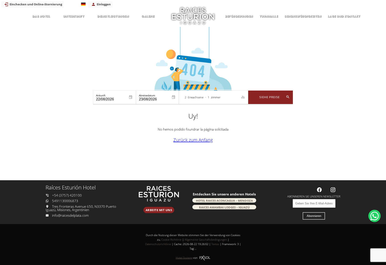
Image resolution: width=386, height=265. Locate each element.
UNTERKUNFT (73, 16)
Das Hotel (41, 16)
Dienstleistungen (113, 16)
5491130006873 (64, 201)
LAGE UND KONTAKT (344, 16)
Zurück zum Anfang (193, 140)
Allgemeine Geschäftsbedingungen (206, 240)
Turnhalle (268, 16)
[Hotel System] (204, 258)
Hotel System (184, 257)
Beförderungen (239, 16)
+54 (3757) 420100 (66, 195)
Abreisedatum (147, 95)
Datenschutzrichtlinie (158, 244)
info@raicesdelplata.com (70, 215)
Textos (215, 244)
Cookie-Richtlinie (171, 240)
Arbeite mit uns (159, 210)
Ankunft (100, 95)
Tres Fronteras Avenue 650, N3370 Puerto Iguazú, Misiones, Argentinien (81, 208)
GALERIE (148, 16)
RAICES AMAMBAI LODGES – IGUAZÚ (224, 207)
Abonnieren (314, 216)
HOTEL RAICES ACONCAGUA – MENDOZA (224, 201)
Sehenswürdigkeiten (302, 16)
